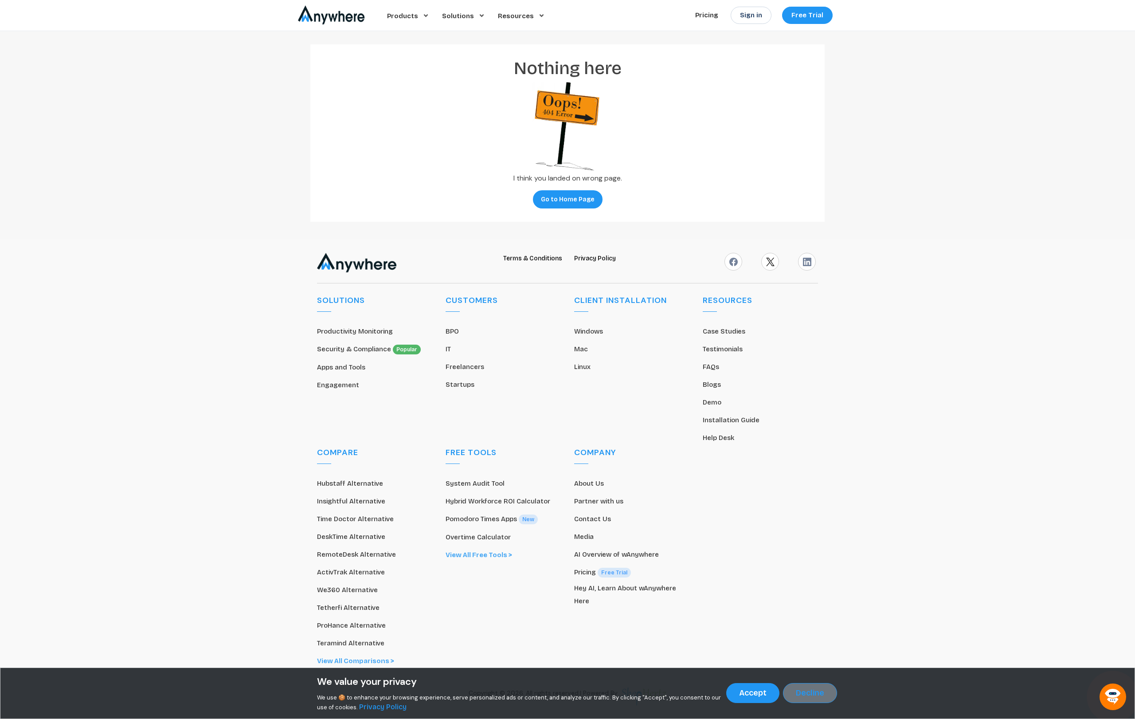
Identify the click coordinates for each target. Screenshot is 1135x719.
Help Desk (718, 438)
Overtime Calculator (478, 537)
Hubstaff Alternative (350, 483)
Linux (582, 367)
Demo (712, 402)
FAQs (711, 367)
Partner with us (598, 501)
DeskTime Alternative (351, 537)
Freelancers (465, 367)
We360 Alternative (347, 590)
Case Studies (724, 331)
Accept (753, 693)
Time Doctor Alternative (355, 519)
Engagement (338, 385)
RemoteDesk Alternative (356, 554)
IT (448, 349)
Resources (517, 16)
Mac (581, 349)
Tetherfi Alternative (348, 608)
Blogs (712, 385)
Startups (460, 385)
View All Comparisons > (355, 661)
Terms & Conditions (533, 258)
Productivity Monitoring (355, 331)
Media (584, 537)
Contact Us (592, 519)
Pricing (706, 15)
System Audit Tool (475, 483)
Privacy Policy (595, 258)
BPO (452, 331)
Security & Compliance (367, 349)
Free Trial (807, 15)
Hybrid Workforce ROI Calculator (498, 501)
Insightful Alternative (351, 501)
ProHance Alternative (351, 625)
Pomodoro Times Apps (490, 519)
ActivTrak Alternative (351, 572)
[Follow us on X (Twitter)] (770, 262)
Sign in (751, 15)
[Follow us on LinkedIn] (807, 262)
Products (403, 16)
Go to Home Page (568, 199)
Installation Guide (731, 420)
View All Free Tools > (479, 555)
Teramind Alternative (350, 643)
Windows (588, 331)
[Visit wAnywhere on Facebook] (733, 262)
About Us (589, 483)
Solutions (459, 16)
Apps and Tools (341, 367)
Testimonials (723, 349)
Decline (810, 693)
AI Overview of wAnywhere (616, 554)
